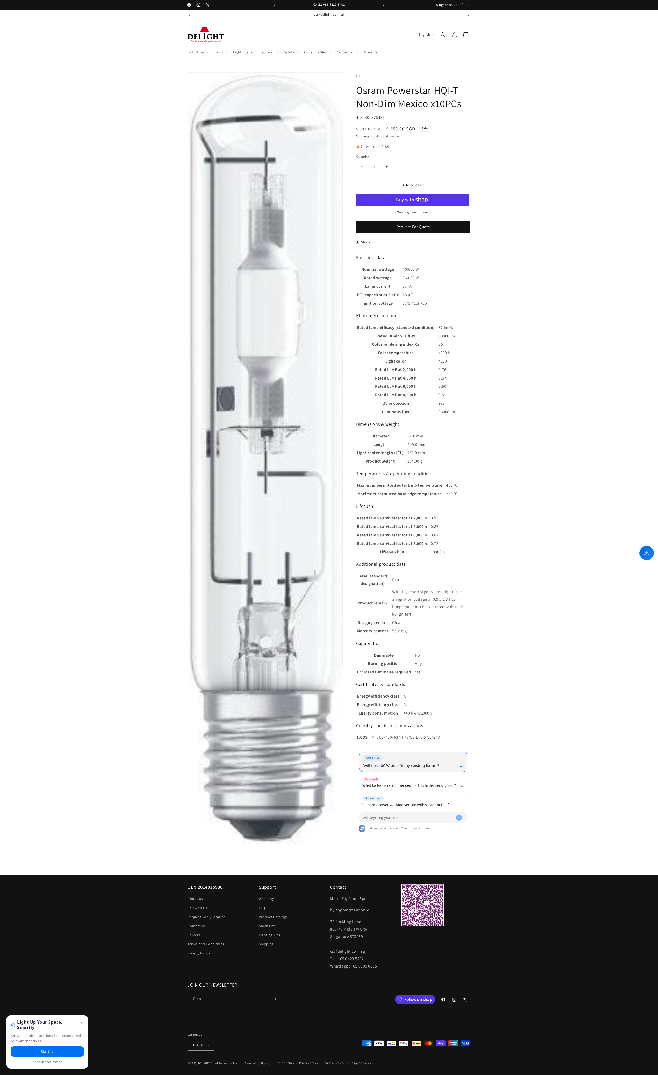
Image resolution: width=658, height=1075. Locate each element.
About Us (195, 899)
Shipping (362, 136)
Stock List (267, 926)
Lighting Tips (269, 935)
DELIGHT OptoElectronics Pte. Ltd (221, 1063)
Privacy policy (308, 1063)
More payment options (412, 212)
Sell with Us (197, 908)
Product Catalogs (273, 917)
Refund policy (285, 1063)
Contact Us (197, 926)
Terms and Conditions (206, 944)
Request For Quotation (207, 917)
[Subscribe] (274, 999)
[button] (198, 52)
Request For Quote (413, 226)
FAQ (262, 908)
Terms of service (334, 1063)
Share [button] (366, 242)
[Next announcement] (383, 5)
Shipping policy (360, 1063)
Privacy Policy (199, 953)
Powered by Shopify (257, 1063)
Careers (194, 935)
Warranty (266, 899)
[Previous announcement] (274, 5)
